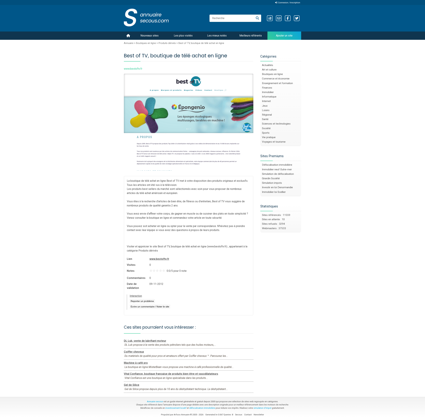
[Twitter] (296, 18)
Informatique (269, 96)
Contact (248, 414)
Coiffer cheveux (134, 351)
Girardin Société (271, 178)
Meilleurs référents (250, 35)
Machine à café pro (136, 362)
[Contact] (279, 18)
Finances (267, 87)
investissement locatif (175, 408)
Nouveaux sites (149, 35)
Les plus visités (183, 35)
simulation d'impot (262, 408)
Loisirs (265, 110)
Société (266, 128)
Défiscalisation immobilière (277, 164)
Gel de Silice (131, 384)
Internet (266, 101)
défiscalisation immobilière (202, 408)
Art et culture (269, 69)
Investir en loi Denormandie (277, 187)
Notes (130, 270)
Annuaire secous (155, 401)
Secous (238, 414)
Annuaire (128, 43)
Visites (131, 264)
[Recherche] (257, 18)
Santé (265, 119)
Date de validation (133, 285)
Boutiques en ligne (146, 43)
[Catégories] (270, 18)
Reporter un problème (142, 301)
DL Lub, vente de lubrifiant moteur (145, 340)
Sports (265, 132)
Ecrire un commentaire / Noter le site (150, 306)
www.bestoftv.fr (159, 258)
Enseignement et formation (277, 83)
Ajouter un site (284, 35)
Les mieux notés (217, 35)
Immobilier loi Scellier (274, 192)
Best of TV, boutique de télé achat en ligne (201, 43)
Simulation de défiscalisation (278, 173)
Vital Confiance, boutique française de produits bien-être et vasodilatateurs (171, 373)
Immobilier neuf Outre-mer (277, 169)
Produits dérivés (167, 43)
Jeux (265, 105)
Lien (129, 258)
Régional (267, 114)
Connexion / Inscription (289, 2)
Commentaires (136, 278)
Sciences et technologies (276, 123)
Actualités (267, 65)
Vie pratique (269, 137)
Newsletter (259, 414)
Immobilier (268, 92)
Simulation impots (272, 182)
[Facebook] (288, 18)
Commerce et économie (276, 78)
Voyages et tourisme (274, 141)
